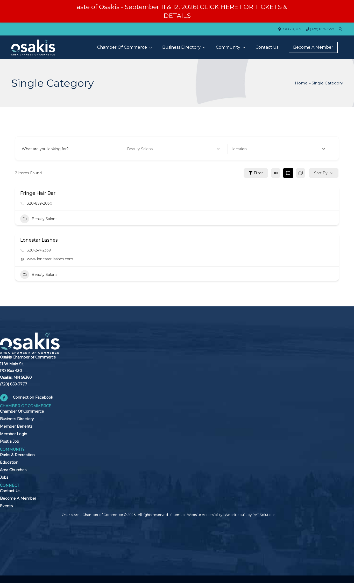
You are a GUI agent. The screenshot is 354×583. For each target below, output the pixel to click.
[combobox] (278, 149)
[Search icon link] (341, 29)
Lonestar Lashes (39, 240)
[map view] (300, 173)
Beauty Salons (44, 219)
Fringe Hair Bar (37, 193)
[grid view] (276, 173)
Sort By (321, 173)
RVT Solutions (263, 515)
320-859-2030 (39, 203)
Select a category (143, 149)
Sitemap (177, 515)
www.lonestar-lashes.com (50, 259)
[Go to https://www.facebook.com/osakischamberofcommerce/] (38, 399)
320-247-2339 (39, 250)
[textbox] (239, 149)
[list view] (288, 173)
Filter (258, 173)
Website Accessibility (204, 515)
